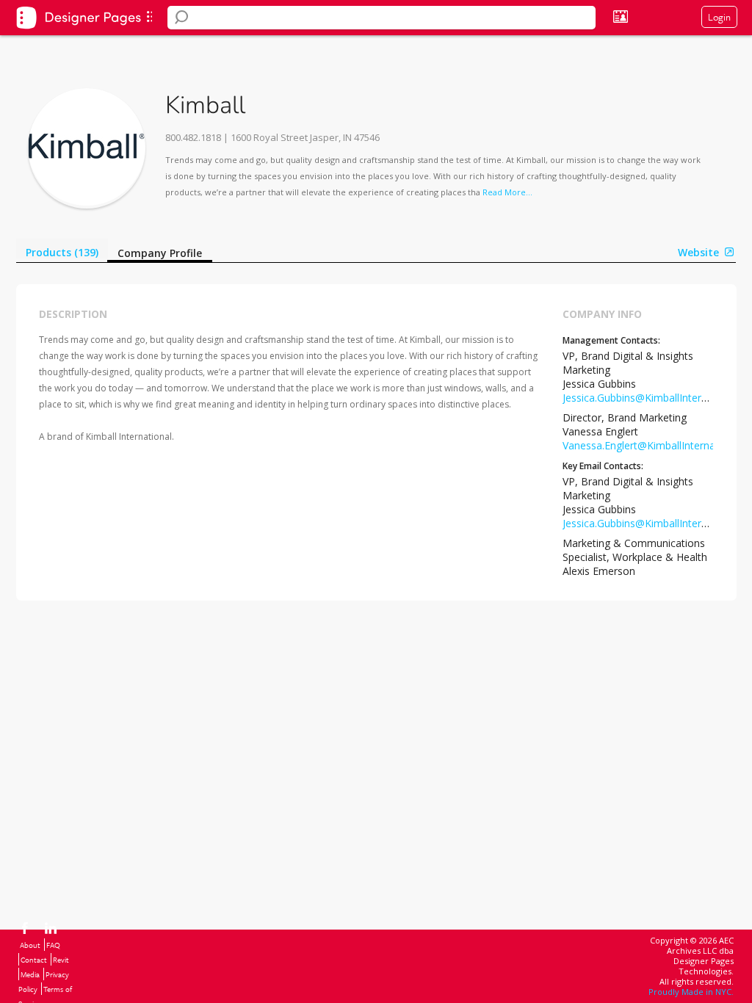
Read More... (507, 192)
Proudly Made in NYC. (691, 991)
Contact (34, 960)
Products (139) (62, 252)
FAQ (53, 945)
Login (719, 17)
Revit (61, 960)
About (30, 945)
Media (30, 974)
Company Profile (160, 253)
